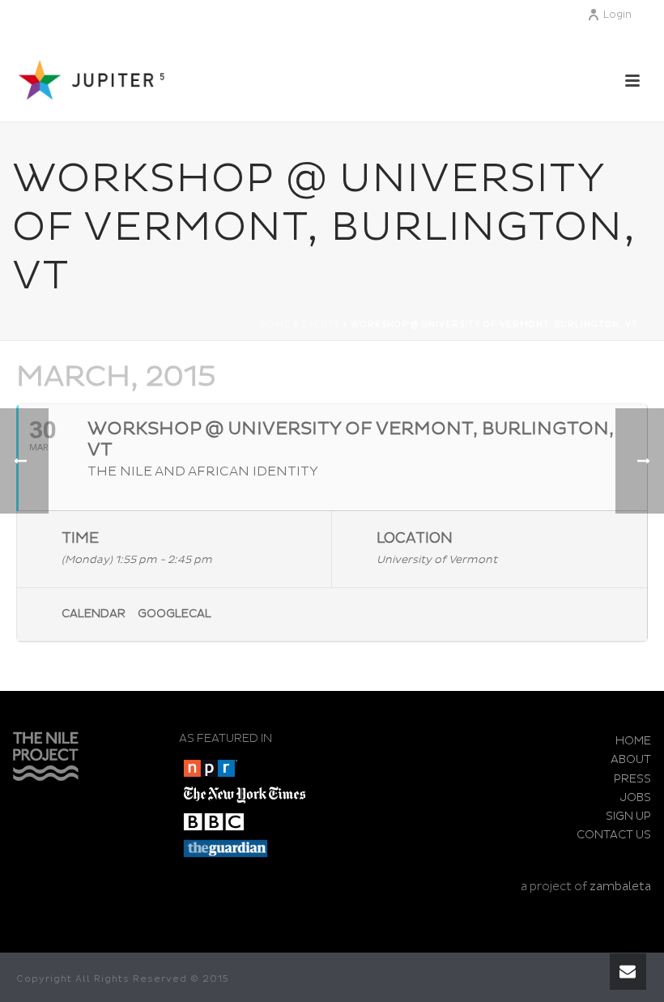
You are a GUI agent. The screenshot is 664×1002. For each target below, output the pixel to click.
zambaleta (620, 886)
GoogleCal (174, 613)
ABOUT (631, 759)
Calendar (94, 613)
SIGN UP (628, 816)
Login (617, 15)
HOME (633, 741)
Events (320, 325)
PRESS (632, 779)
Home (276, 325)
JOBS (635, 797)
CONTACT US (614, 835)
